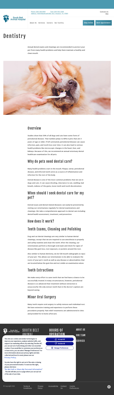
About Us (33, 23)
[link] (14, 18)
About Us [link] (80, 330)
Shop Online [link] (88, 23)
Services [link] (42, 23)
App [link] (107, 14)
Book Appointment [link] (104, 23)
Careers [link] (50, 23)
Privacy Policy (10, 358)
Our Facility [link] (59, 23)
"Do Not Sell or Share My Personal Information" (24, 369)
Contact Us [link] (104, 12)
